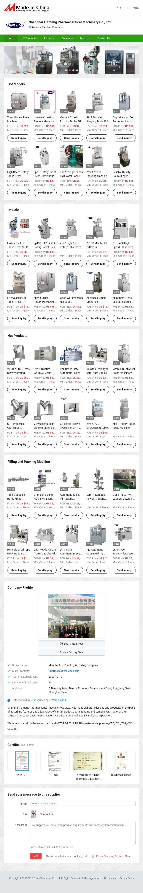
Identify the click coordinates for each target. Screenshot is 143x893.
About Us (49, 38)
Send (36, 856)
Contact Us (103, 38)
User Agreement (92, 878)
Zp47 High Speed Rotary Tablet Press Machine (71, 247)
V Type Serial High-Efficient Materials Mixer (44, 427)
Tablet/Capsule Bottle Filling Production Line (16, 498)
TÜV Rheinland (57, 700)
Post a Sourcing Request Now (111, 856)
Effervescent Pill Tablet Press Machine (16, 301)
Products (31, 38)
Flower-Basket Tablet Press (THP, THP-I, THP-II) (17, 247)
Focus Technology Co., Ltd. (47, 878)
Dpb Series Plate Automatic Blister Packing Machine (70, 372)
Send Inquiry (18, 137)
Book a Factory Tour (71, 652)
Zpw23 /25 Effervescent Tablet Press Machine (97, 427)
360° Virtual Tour (73, 643)
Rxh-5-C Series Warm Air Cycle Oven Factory (42, 372)
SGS (55, 775)
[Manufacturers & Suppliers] (27, 7)
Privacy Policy (127, 878)
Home (10, 38)
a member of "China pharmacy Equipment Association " (88, 778)
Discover (85, 38)
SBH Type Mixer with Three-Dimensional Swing (18, 427)
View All (11, 729)
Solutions (67, 38)
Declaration (110, 878)
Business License (121, 775)
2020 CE (22, 775)
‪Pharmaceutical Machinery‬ (64, 671)
